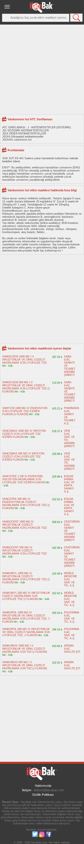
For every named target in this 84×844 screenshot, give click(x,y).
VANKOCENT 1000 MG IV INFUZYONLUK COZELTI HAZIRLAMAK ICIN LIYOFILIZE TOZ (24, 524)
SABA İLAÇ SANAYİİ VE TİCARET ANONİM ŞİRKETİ (69, 365)
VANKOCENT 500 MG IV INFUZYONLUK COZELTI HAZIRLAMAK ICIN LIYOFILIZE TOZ (24, 550)
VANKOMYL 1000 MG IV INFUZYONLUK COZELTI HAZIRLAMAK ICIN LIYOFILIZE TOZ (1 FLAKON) (26, 578)
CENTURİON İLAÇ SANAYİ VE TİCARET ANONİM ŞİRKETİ (72, 531)
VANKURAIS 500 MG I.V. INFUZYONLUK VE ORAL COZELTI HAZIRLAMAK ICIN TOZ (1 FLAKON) (24, 665)
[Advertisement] (42, 69)
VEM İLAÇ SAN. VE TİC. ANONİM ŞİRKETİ (69, 438)
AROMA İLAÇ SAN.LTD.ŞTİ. (72, 648)
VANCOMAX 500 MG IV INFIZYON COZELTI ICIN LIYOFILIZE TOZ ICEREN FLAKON (23, 456)
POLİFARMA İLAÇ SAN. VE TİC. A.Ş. (71, 617)
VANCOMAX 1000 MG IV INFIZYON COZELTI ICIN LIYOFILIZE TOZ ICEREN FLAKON (24, 433)
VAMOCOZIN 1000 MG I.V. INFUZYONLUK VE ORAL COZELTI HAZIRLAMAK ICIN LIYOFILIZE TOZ (24, 359)
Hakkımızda (43, 785)
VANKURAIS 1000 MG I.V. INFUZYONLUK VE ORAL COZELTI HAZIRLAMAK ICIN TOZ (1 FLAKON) (24, 648)
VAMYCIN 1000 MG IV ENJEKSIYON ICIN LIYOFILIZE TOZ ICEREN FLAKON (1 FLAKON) (24, 411)
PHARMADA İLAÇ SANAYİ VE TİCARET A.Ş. (71, 416)
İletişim (26, 790)
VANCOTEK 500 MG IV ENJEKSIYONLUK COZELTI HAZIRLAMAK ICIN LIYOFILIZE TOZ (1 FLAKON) (26, 503)
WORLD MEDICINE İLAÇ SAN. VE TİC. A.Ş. (70, 579)
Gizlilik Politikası (43, 794)
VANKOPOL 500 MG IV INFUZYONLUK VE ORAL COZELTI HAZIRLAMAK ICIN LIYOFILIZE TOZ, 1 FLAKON (26, 632)
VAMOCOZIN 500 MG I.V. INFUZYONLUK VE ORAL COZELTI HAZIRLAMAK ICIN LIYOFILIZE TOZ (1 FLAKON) (26, 387)
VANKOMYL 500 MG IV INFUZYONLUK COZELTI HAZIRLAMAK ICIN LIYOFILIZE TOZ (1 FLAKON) (26, 596)
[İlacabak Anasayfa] (42, 7)
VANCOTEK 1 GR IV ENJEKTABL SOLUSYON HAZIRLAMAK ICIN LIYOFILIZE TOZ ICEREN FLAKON (23, 479)
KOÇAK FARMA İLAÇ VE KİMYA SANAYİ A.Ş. (69, 484)
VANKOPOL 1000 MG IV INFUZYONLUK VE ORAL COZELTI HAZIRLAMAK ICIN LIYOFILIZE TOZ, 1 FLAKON (26, 617)
